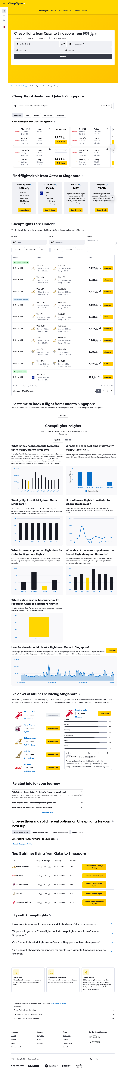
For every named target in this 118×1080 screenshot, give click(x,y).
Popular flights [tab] (77, 832)
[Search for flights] (4, 10)
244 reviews (29, 758)
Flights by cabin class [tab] (40, 832)
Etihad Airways (30, 738)
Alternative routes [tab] (21, 832)
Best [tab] (27, 115)
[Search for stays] (4, 15)
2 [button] (103, 391)
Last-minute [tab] (48, 115)
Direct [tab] (36, 115)
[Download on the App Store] (95, 1042)
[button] (3, 3)
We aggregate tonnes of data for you (28, 1014)
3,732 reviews (29, 732)
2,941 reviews (29, 771)
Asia (19, 86)
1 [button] (98, 391)
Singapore (26, 86)
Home (13, 86)
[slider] (115, 243)
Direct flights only (60, 38)
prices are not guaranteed (58, 1003)
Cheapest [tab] (17, 115)
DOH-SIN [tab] (63, 415)
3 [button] (107, 391)
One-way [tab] (60, 115)
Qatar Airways (29, 725)
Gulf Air (27, 751)
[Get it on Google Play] (95, 1037)
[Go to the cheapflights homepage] (16, 3)
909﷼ (88, 33)
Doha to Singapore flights (22, 844)
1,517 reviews (29, 745)
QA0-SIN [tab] (57, 440)
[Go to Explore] (4, 20)
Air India (27, 764)
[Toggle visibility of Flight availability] (92, 491)
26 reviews (28, 719)
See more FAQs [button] (47, 812)
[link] (24, 210)
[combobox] (41, 38)
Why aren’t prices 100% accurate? (27, 1018)
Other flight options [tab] (60, 832)
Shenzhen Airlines (31, 712)
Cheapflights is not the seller (25, 1010)
